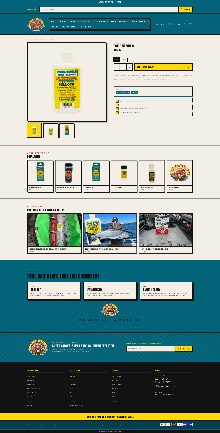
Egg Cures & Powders (33, 388)
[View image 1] (34, 130)
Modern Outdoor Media (111, 431)
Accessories (31, 405)
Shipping (118, 424)
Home (28, 40)
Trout (71, 388)
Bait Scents (31, 380)
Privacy (101, 424)
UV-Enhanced (31, 397)
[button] (68, 21)
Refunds (112, 424)
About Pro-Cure (117, 376)
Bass (71, 392)
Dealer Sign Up (116, 388)
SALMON (135, 92)
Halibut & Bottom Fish (77, 405)
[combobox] (108, 9)
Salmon (72, 380)
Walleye (72, 376)
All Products (35, 40)
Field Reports (116, 392)
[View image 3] (66, 130)
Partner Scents (32, 392)
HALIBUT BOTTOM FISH (123, 92)
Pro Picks (115, 380)
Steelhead (73, 384)
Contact (114, 401)
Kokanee (72, 397)
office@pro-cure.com (165, 386)
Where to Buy (116, 384)
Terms (106, 424)
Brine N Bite (31, 384)
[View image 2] (50, 130)
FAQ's (113, 397)
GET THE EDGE (184, 348)
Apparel (29, 401)
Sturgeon (72, 401)
